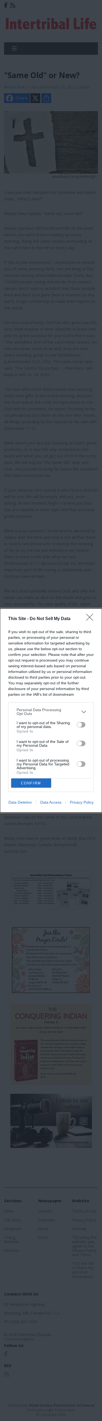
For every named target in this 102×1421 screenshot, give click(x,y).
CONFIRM (31, 783)
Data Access (50, 802)
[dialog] (51, 710)
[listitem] (51, 712)
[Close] (91, 619)
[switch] (81, 724)
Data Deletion (20, 802)
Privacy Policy (82, 802)
